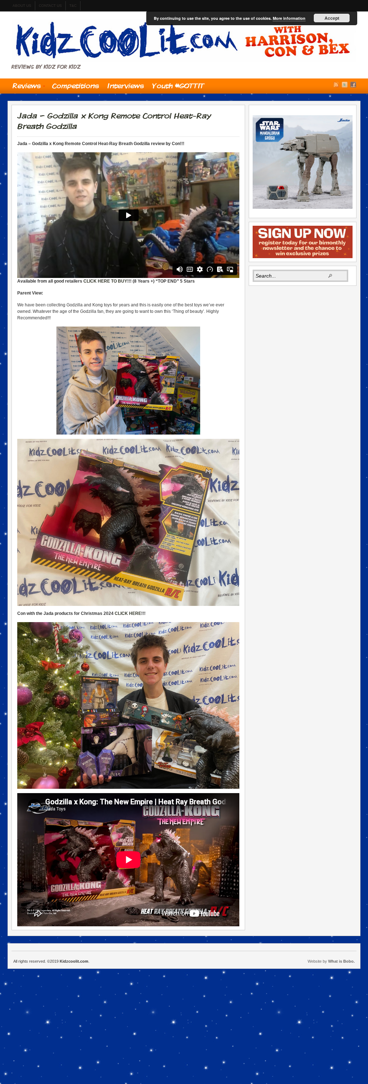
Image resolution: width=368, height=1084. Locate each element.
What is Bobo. (341, 961)
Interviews (125, 85)
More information (289, 18)
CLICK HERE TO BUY (105, 281)
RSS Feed (336, 84)
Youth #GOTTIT (178, 85)
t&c (73, 6)
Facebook (353, 84)
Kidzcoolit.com (184, 40)
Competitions (75, 85)
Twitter (345, 84)
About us (22, 6)
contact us (50, 6)
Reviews (24, 87)
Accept (332, 18)
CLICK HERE (128, 613)
